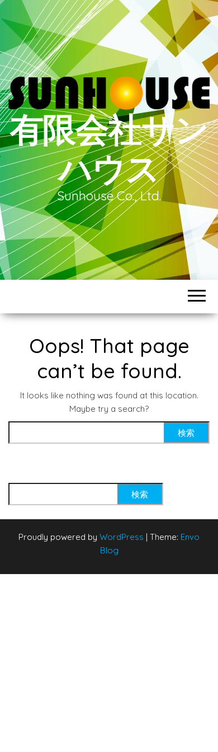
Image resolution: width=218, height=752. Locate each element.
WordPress (121, 537)
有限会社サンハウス (109, 148)
